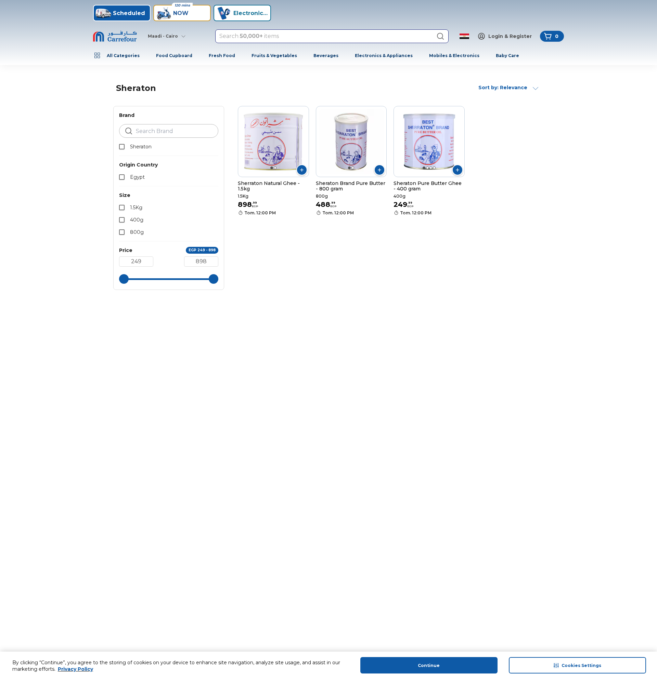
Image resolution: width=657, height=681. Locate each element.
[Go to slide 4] (434, 167)
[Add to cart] (301, 169)
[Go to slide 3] (430, 167)
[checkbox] (122, 146)
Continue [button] (429, 665)
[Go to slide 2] (275, 167)
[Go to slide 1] (271, 167)
